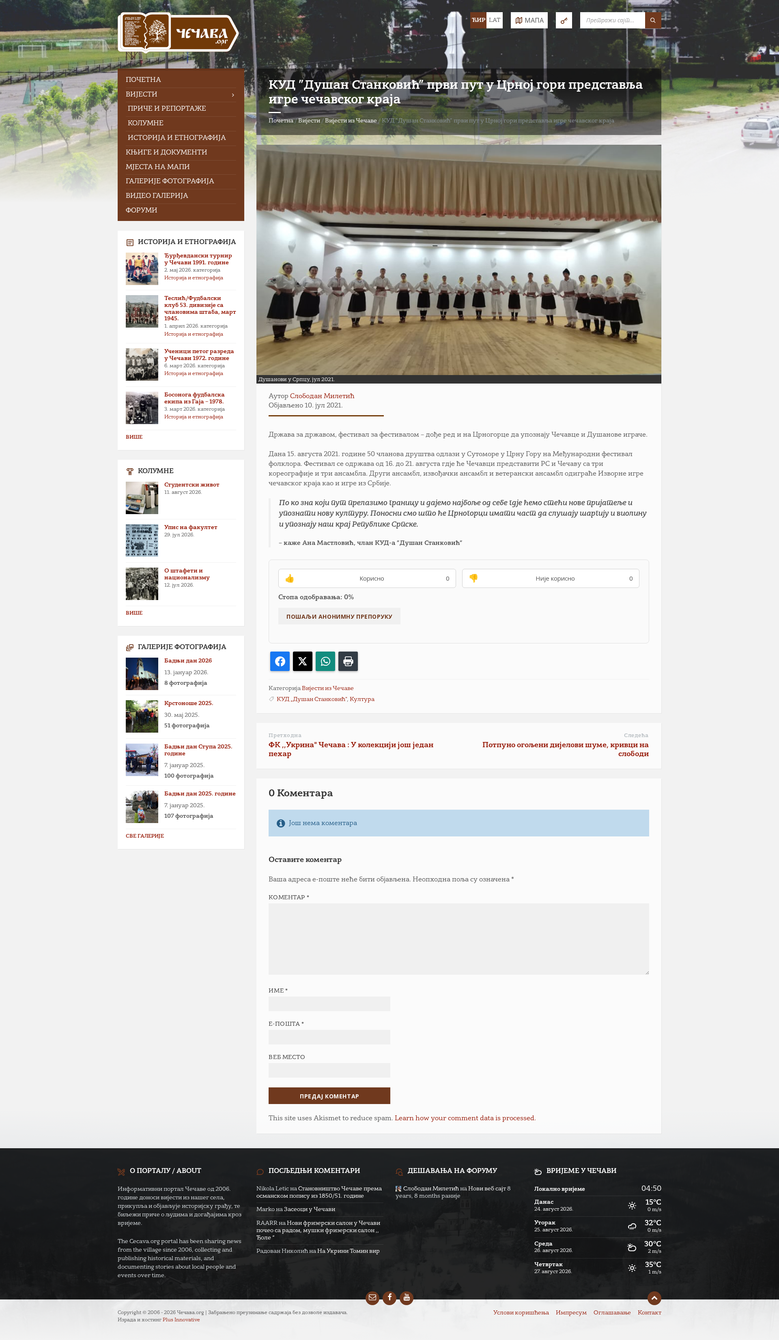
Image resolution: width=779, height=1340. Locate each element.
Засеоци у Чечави (309, 1209)
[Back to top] (654, 1298)
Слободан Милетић (322, 396)
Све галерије (145, 836)
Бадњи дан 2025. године (200, 794)
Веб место (287, 1057)
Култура (362, 699)
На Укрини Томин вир (348, 1251)
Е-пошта (286, 1024)
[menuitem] (181, 80)
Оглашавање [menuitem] (612, 1313)
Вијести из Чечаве (351, 121)
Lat (494, 20)
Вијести (309, 121)
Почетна (281, 121)
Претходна (285, 735)
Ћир (478, 20)
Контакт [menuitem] (649, 1313)
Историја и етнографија (193, 278)
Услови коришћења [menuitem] (521, 1313)
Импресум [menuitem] (571, 1313)
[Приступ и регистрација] (564, 20)
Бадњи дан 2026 (188, 661)
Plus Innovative (181, 1320)
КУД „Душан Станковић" (312, 699)
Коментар (289, 897)
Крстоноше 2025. (188, 703)
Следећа (636, 735)
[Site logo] (178, 34)
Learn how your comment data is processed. (465, 1118)
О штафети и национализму (187, 574)
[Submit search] (653, 20)
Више (134, 437)
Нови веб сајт (487, 1189)
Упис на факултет (190, 527)
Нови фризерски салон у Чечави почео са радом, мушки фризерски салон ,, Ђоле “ (318, 1230)
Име (278, 991)
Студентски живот (191, 485)
